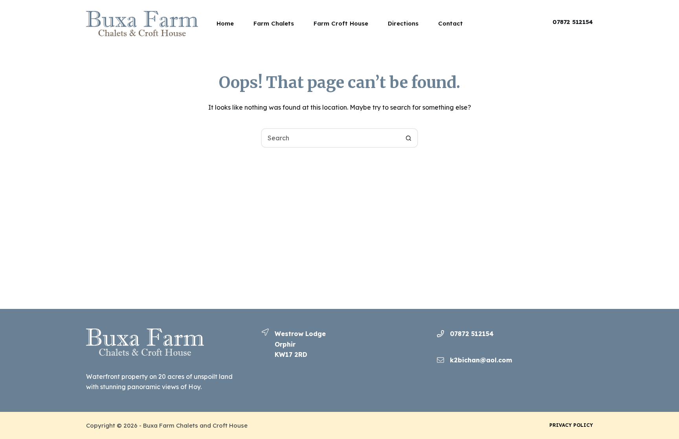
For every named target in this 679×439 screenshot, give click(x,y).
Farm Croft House (341, 23)
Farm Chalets (273, 23)
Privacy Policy (571, 425)
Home (225, 23)
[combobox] (330, 138)
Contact (450, 23)
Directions (403, 23)
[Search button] (408, 138)
